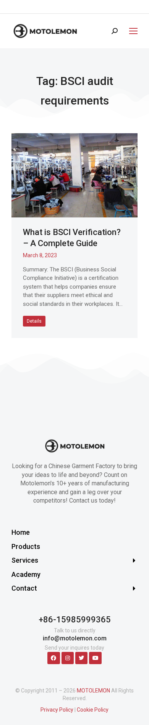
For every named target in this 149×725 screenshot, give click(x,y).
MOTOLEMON (93, 690)
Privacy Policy (56, 710)
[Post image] (74, 175)
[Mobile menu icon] (131, 31)
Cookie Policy (93, 710)
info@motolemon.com (75, 638)
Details (34, 321)
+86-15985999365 (75, 619)
